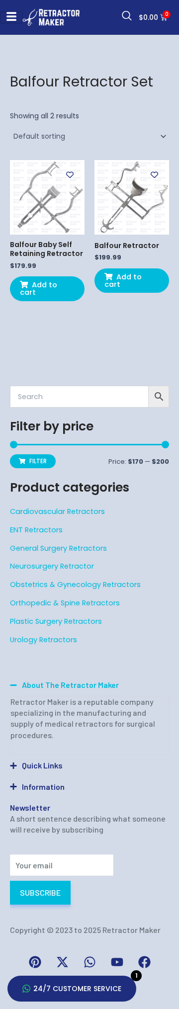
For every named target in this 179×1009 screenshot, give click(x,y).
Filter (38, 461)
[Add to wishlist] (70, 175)
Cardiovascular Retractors (57, 511)
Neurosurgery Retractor (52, 566)
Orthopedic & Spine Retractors (65, 603)
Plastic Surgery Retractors (56, 621)
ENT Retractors (36, 530)
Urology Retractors (43, 640)
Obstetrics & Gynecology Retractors (75, 584)
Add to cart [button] (38, 288)
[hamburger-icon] (11, 17)
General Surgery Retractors (58, 548)
